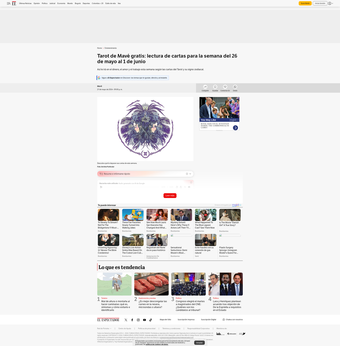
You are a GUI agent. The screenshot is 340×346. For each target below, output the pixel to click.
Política (178, 298)
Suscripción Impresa (186, 319)
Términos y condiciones (171, 329)
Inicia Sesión (320, 3)
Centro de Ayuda (124, 329)
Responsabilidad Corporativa (198, 329)
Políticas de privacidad (146, 329)
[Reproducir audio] (101, 187)
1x (185, 187)
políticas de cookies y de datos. (157, 344)
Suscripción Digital (208, 319)
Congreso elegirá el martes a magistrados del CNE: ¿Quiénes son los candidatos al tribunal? (190, 306)
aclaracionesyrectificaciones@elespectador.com (177, 337)
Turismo (104, 298)
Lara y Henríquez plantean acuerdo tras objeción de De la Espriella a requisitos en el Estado (227, 306)
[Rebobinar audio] (177, 187)
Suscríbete (305, 3)
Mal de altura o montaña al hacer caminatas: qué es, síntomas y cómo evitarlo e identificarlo (115, 306)
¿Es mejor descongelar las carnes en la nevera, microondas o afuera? (153, 304)
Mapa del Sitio (165, 319)
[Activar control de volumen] (189, 187)
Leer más (170, 195)
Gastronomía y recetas (147, 298)
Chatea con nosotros (234, 319)
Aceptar (199, 342)
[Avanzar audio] (181, 187)
